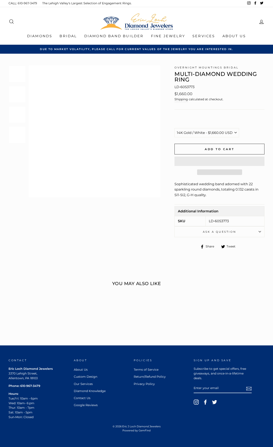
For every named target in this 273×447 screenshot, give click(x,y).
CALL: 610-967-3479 (23, 3)
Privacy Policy (144, 384)
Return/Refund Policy (150, 376)
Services (203, 36)
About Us (234, 36)
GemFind (145, 430)
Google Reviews (86, 405)
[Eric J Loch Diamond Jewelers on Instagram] (196, 402)
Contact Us (82, 398)
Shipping (181, 99)
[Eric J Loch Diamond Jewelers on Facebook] (205, 402)
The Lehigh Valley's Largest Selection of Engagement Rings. (87, 3)
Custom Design (85, 376)
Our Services (83, 384)
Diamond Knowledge (90, 391)
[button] (219, 161)
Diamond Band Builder (114, 36)
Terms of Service (146, 369)
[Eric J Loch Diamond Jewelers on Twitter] (214, 402)
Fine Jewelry (168, 36)
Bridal (68, 36)
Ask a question (219, 231)
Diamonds (39, 36)
